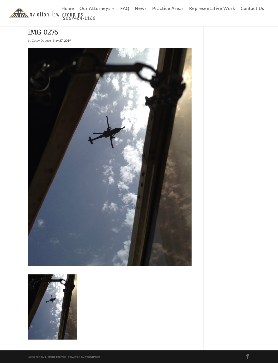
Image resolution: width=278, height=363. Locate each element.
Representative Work (212, 9)
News (141, 9)
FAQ (124, 9)
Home (67, 9)
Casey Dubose (41, 40)
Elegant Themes (55, 356)
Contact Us (252, 9)
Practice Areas (168, 9)
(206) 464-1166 (78, 18)
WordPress (92, 356)
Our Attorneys (95, 9)
